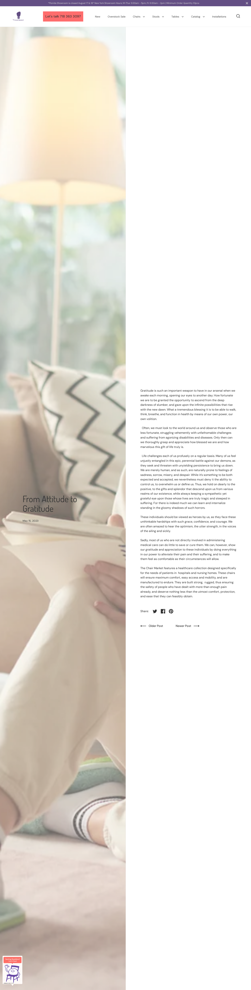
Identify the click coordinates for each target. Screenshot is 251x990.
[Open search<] (238, 16)
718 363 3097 (70, 16)
